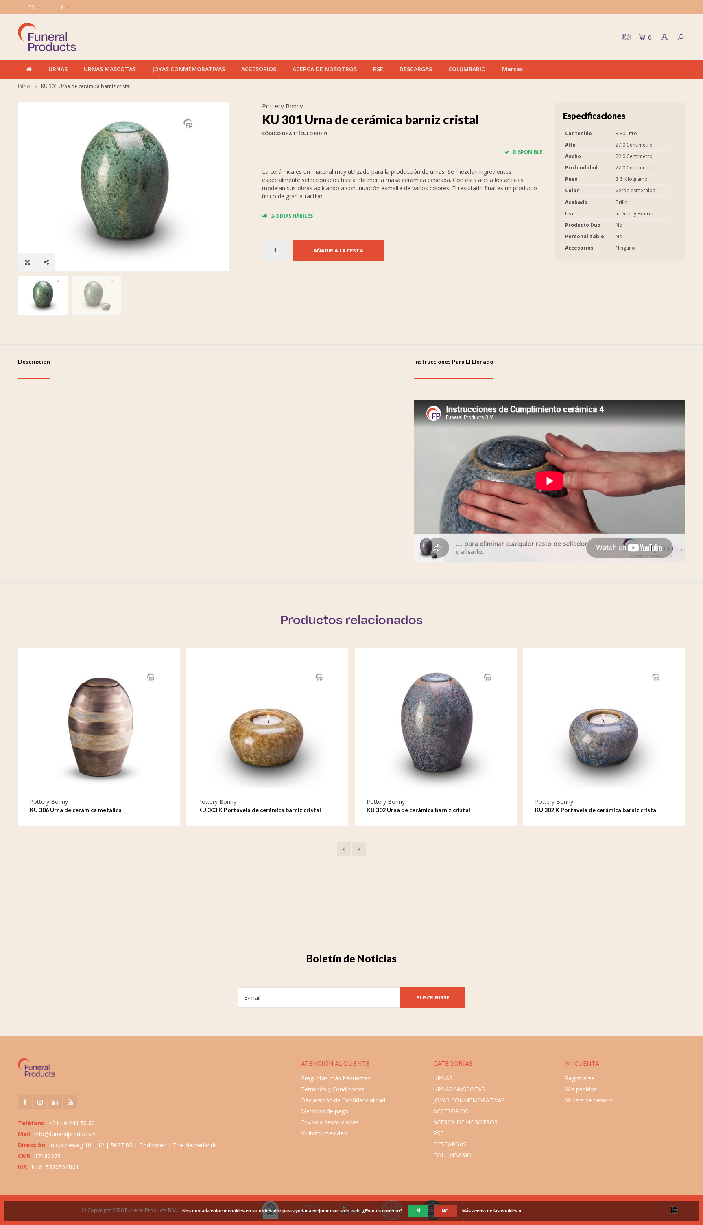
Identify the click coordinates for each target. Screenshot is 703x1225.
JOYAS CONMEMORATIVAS (188, 69)
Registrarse (580, 1078)
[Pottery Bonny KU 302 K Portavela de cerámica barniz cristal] (604, 728)
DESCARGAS (416, 69)
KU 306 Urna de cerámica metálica (76, 809)
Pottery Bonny (282, 106)
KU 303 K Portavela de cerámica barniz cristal (259, 809)
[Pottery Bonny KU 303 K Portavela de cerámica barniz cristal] (267, 728)
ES (31, 7)
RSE (378, 69)
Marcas (512, 69)
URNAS (58, 69)
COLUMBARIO (467, 69)
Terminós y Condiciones (333, 1089)
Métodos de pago (324, 1111)
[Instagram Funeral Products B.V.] (40, 1102)
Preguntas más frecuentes (336, 1078)
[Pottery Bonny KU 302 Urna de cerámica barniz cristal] (436, 728)
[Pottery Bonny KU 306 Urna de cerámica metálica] (99, 728)
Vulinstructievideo (324, 1133)
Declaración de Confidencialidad (343, 1100)
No (445, 1210)
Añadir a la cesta (338, 250)
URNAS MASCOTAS (110, 69)
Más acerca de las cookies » (491, 1210)
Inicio (24, 86)
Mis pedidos (581, 1089)
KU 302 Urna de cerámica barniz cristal (418, 809)
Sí (418, 1210)
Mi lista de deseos (589, 1100)
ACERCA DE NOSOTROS (325, 69)
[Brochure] (625, 37)
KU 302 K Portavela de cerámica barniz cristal (596, 809)
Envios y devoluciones (330, 1122)
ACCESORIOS (258, 69)
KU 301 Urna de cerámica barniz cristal (86, 86)
